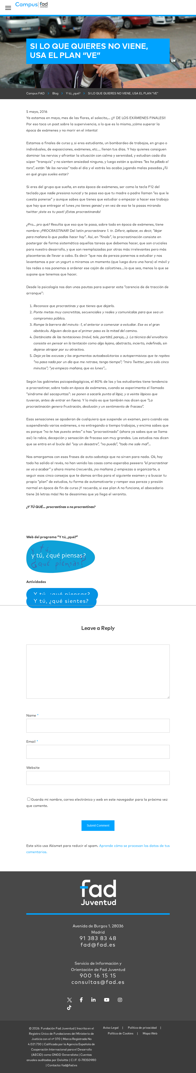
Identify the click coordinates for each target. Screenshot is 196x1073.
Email (32, 741)
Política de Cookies (120, 1033)
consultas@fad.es (98, 982)
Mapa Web (150, 1033)
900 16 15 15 (98, 976)
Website (33, 768)
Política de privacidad (142, 1028)
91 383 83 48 (98, 938)
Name (32, 715)
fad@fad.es (98, 945)
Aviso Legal (111, 1028)
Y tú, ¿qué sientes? (61, 601)
